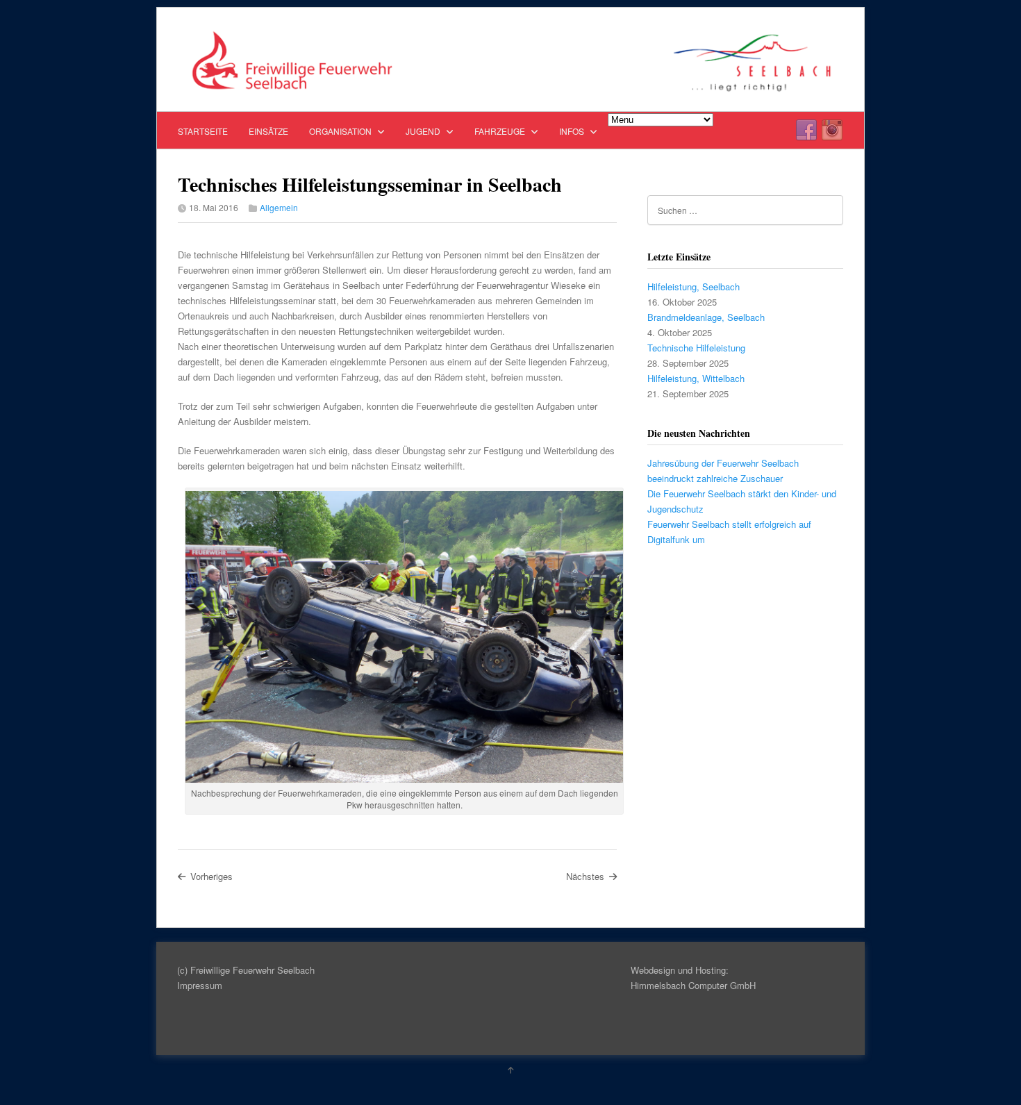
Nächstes (585, 876)
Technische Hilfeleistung (696, 347)
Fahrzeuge (500, 131)
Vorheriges (211, 876)
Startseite (203, 131)
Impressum (199, 985)
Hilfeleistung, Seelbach (693, 286)
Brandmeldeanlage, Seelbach (706, 317)
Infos (572, 131)
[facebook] (806, 130)
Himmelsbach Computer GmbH (693, 985)
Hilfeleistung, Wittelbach (696, 378)
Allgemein (279, 207)
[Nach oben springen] (510, 1069)
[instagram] (832, 130)
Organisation (341, 131)
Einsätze (268, 131)
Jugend (424, 131)
